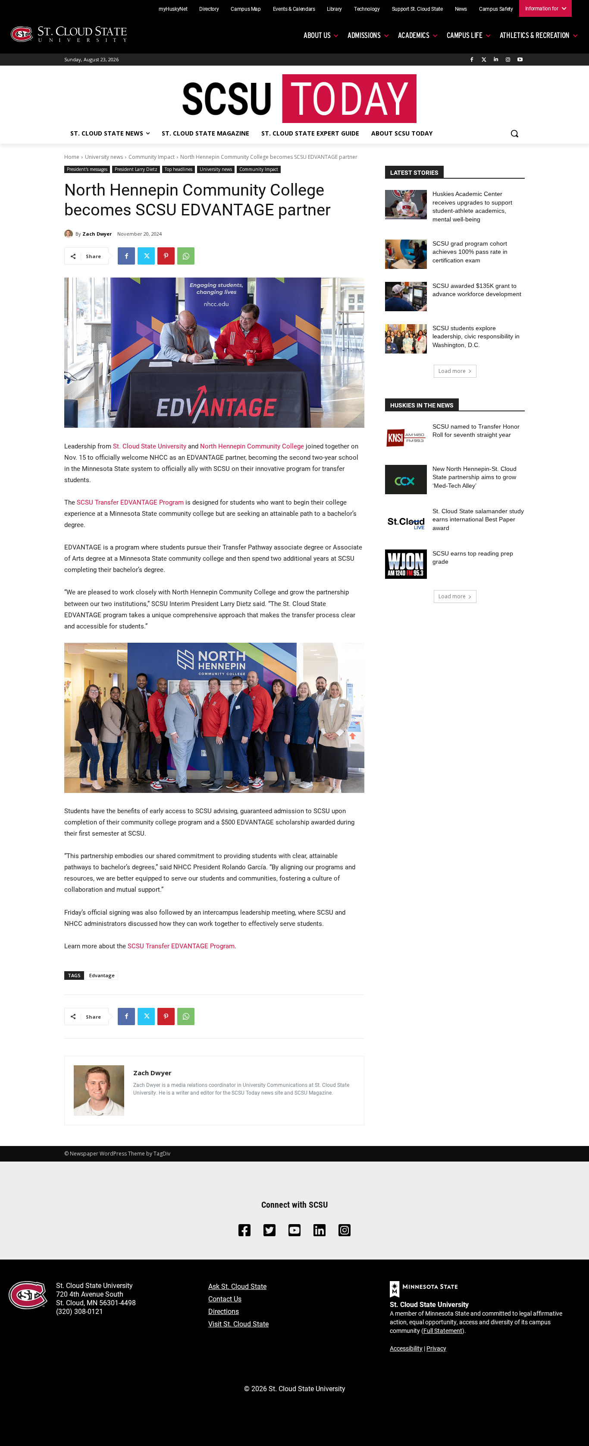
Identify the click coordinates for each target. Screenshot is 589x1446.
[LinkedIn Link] (319, 1232)
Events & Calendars (294, 8)
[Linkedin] (496, 60)
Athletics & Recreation (535, 35)
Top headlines (178, 169)
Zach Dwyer (97, 233)
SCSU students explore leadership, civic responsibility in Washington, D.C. (476, 336)
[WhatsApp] (185, 256)
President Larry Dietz (136, 169)
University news (104, 157)
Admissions (364, 35)
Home (71, 157)
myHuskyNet (173, 8)
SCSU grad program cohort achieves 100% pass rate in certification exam (470, 252)
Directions (223, 1311)
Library (334, 8)
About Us (317, 35)
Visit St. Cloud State (238, 1323)
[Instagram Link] (344, 1232)
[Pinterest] (166, 256)
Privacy (436, 1348)
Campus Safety (496, 8)
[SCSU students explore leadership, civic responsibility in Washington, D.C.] (406, 339)
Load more (452, 371)
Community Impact (151, 157)
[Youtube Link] (294, 1232)
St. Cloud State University (149, 446)
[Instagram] (508, 60)
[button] (514, 133)
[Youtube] (520, 60)
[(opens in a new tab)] (406, 437)
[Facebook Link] (244, 1232)
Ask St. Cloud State (237, 1286)
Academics (413, 35)
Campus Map (246, 8)
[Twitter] (484, 60)
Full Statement (442, 1330)
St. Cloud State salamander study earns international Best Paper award (478, 519)
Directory (209, 8)
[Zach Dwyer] (69, 234)
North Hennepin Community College (252, 446)
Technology (367, 8)
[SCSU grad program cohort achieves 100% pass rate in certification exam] (406, 254)
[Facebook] (472, 60)
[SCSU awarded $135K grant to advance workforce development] (406, 296)
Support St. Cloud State (417, 8)
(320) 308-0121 (79, 1311)
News (461, 8)
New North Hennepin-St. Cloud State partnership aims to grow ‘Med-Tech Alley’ (474, 477)
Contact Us (224, 1298)
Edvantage (102, 975)
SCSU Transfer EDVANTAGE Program (130, 502)
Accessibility (406, 1348)
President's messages (87, 169)
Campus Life (464, 35)
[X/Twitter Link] (269, 1232)
